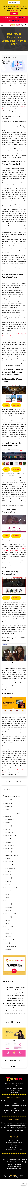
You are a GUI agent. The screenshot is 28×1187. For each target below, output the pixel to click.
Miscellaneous (9, 913)
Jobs (6, 897)
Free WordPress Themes (14, 1166)
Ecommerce (8, 861)
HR (6, 894)
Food (6, 884)
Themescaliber (13, 1175)
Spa (6, 943)
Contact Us (15, 1147)
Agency (7, 806)
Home (4, 1159)
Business (7, 832)
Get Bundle (14, 13)
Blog (6, 829)
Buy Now (16, 405)
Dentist (7, 852)
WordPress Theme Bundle (15, 1113)
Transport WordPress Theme (15, 1110)
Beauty (7, 826)
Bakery (7, 822)
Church (7, 839)
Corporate (8, 845)
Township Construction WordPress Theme (15, 1107)
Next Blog (18, 781)
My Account (17, 1164)
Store (7, 949)
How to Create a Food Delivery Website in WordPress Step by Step (15, 1012)
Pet (6, 930)
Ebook (7, 858)
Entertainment (9, 868)
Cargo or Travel (10, 835)
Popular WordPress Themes (17, 1159)
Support (9, 1164)
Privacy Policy (15, 1140)
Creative (7, 848)
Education (8, 865)
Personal (8, 927)
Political (7, 933)
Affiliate (7, 803)
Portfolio (8, 936)
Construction (9, 842)
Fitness (7, 881)
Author (7, 816)
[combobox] (14, 790)
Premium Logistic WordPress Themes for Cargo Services (15, 999)
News (7, 920)
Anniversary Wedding (11, 813)
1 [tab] (11, 1066)
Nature (7, 917)
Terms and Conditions (15, 1142)
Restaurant (8, 940)
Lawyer (7, 904)
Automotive (8, 819)
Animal (7, 809)
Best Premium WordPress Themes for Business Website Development (15, 989)
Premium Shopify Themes (14, 1168)
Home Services (9, 887)
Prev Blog (8, 781)
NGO (6, 923)
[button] (2, 25)
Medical (7, 910)
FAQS (15, 1145)
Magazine (8, 907)
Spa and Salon (9, 946)
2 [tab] (13, 1066)
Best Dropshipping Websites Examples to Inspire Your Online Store (15, 1006)
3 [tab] (14, 1066)
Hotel (7, 891)
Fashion (7, 878)
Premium (7, 800)
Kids (6, 900)
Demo (6, 405)
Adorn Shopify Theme (15, 1150)
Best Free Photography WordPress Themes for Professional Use (15, 994)
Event (7, 871)
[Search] (23, 790)
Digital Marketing (10, 855)
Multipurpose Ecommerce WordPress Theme (15, 1102)
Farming (7, 874)
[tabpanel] (14, 1046)
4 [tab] (16, 1066)
